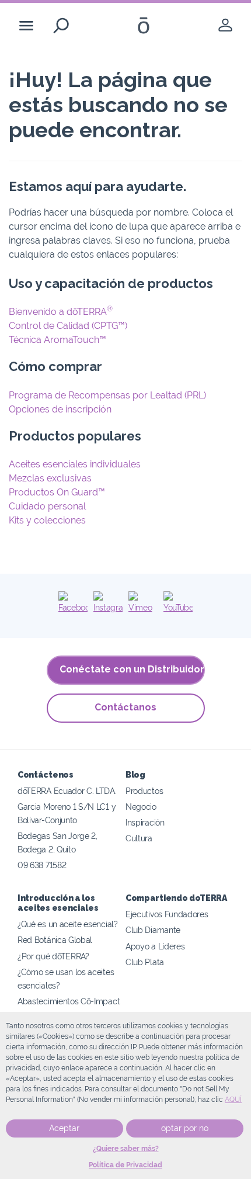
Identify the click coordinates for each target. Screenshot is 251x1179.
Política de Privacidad (125, 1165)
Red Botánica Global (55, 940)
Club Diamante (153, 930)
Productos (144, 791)
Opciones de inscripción (60, 409)
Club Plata (145, 962)
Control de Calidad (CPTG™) (68, 325)
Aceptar (64, 1128)
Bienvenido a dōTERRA (61, 311)
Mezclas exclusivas (50, 478)
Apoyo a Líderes (155, 946)
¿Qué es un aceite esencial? (68, 924)
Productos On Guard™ (57, 492)
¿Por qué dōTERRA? (53, 956)
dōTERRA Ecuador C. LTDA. (67, 791)
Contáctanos (125, 707)
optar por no (184, 1128)
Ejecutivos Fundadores (167, 914)
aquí (233, 1099)
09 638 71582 (42, 865)
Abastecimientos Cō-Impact (69, 1001)
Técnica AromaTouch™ (57, 339)
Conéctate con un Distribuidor (132, 669)
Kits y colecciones (47, 520)
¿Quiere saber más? (126, 1149)
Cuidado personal (47, 506)
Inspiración (145, 822)
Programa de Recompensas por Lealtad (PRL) (107, 395)
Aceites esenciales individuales (75, 464)
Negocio (141, 807)
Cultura (139, 838)
